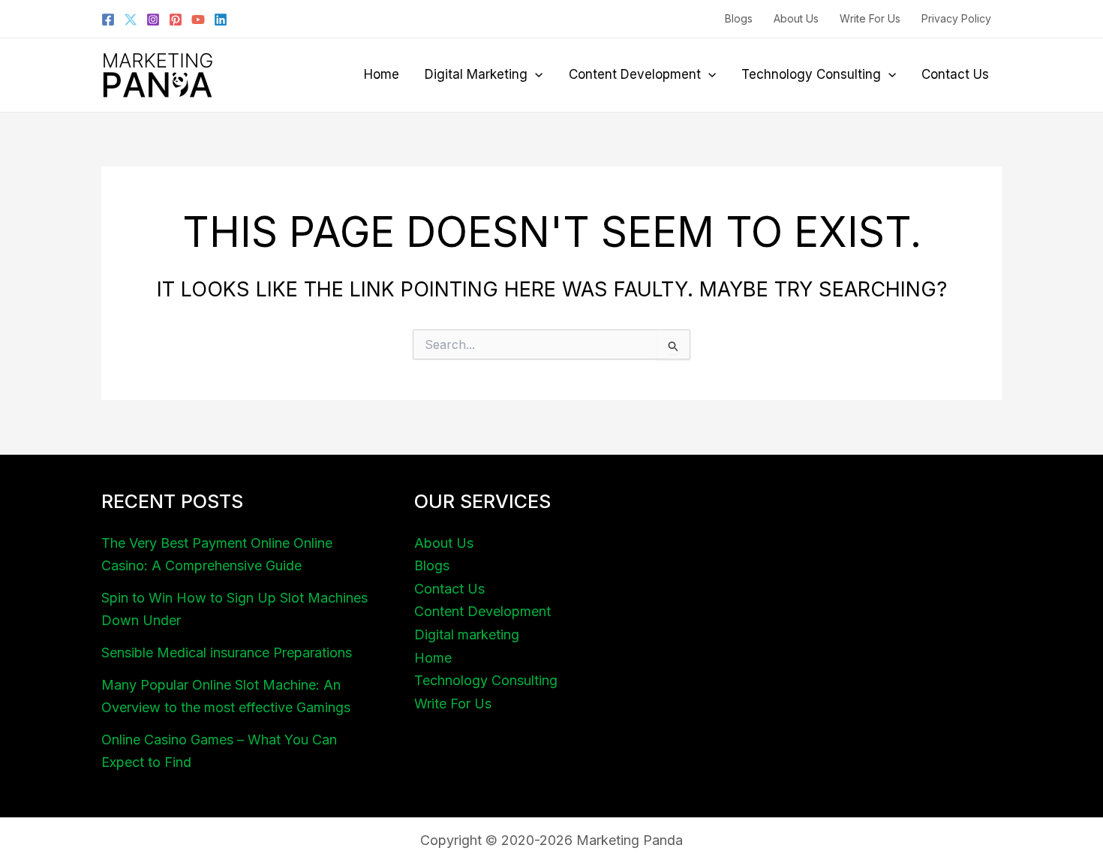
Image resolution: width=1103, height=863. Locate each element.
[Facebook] (108, 19)
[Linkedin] (220, 19)
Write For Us (870, 18)
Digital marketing (476, 74)
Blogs (739, 18)
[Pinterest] (175, 19)
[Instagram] (153, 19)
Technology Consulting (811, 74)
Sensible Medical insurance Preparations (226, 652)
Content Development (635, 74)
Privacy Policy (956, 18)
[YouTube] (198, 19)
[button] (534, 74)
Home (381, 74)
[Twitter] (130, 19)
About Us (796, 18)
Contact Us (955, 74)
